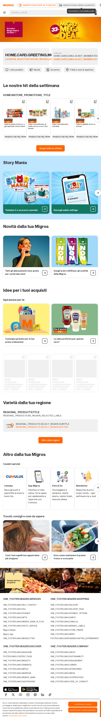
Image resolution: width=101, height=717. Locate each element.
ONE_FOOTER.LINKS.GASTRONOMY (19, 681)
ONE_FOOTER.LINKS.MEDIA (62, 673)
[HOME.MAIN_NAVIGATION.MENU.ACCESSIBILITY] (4, 12)
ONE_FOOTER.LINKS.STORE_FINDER (66, 630)
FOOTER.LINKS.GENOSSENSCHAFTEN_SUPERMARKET (73, 638)
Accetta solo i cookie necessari (82, 710)
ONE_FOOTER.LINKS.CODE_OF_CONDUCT (69, 681)
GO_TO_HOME (8, 5)
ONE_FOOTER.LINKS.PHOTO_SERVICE (20, 625)
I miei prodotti (16, 69)
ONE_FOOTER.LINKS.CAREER (63, 664)
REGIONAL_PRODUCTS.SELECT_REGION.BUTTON (42, 427)
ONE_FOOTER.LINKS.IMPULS (16, 669)
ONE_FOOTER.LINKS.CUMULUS (64, 621)
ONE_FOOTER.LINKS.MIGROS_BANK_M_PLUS (23, 621)
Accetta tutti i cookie (82, 704)
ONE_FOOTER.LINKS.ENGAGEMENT (66, 660)
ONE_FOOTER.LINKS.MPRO (62, 634)
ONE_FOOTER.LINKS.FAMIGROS (17, 664)
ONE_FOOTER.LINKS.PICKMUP (16, 613)
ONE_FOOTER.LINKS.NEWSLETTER (19, 638)
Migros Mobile (9, 630)
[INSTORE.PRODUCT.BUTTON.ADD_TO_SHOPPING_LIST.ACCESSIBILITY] (23, 101)
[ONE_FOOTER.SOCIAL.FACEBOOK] (5, 694)
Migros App (8, 634)
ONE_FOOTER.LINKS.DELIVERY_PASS (67, 609)
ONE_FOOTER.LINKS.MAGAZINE (17, 652)
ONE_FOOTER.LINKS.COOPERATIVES (67, 677)
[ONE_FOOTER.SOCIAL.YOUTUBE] (20, 694)
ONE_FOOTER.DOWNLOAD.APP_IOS (11, 689)
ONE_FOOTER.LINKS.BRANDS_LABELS (67, 625)
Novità (37, 69)
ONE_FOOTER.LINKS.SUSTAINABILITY (67, 656)
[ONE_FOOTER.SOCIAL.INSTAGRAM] (28, 694)
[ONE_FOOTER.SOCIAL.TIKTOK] (50, 694)
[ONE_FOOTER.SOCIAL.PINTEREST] (35, 694)
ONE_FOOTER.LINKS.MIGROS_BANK (19, 677)
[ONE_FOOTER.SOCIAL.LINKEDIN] (42, 694)
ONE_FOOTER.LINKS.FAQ (14, 609)
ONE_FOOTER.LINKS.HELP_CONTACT (20, 604)
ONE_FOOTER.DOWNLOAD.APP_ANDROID (30, 689)
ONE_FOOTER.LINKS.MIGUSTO (17, 660)
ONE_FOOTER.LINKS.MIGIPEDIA (17, 673)
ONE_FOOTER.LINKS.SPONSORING (66, 669)
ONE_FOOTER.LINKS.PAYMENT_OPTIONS (68, 613)
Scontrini (54, 69)
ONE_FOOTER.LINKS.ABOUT (63, 652)
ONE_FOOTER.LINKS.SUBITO (63, 617)
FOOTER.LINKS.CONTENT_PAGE (17, 656)
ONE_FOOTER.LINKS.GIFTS (15, 617)
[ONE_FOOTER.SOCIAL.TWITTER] (13, 694)
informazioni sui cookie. (18, 715)
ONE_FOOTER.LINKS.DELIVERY (64, 604)
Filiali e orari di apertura (81, 69)
